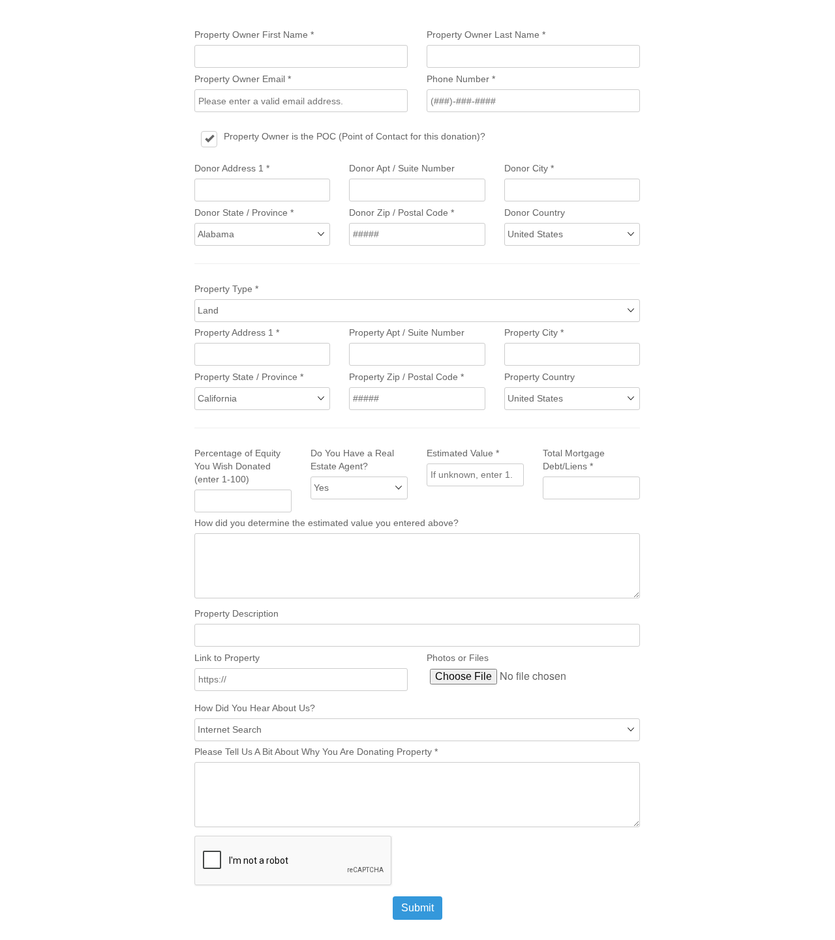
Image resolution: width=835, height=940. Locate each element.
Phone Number (461, 79)
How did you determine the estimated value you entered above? (326, 523)
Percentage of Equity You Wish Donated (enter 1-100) (237, 466)
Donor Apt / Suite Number (402, 168)
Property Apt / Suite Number (406, 332)
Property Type (226, 289)
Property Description (236, 613)
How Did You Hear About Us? (254, 708)
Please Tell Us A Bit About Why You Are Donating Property (316, 751)
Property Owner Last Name (486, 34)
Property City (534, 332)
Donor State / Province (244, 212)
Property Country (539, 377)
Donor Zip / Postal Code (401, 212)
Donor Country (534, 212)
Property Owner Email (242, 79)
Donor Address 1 (231, 168)
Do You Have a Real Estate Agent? (352, 459)
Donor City (529, 168)
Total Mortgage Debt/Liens (574, 459)
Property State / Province (248, 377)
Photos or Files (458, 658)
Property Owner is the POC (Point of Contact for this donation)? (354, 136)
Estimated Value (463, 453)
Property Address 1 (236, 332)
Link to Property (227, 658)
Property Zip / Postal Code (406, 377)
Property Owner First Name (254, 34)
